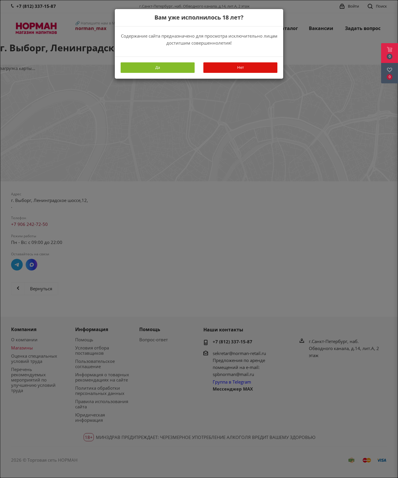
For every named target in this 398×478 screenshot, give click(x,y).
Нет (240, 67)
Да (157, 67)
